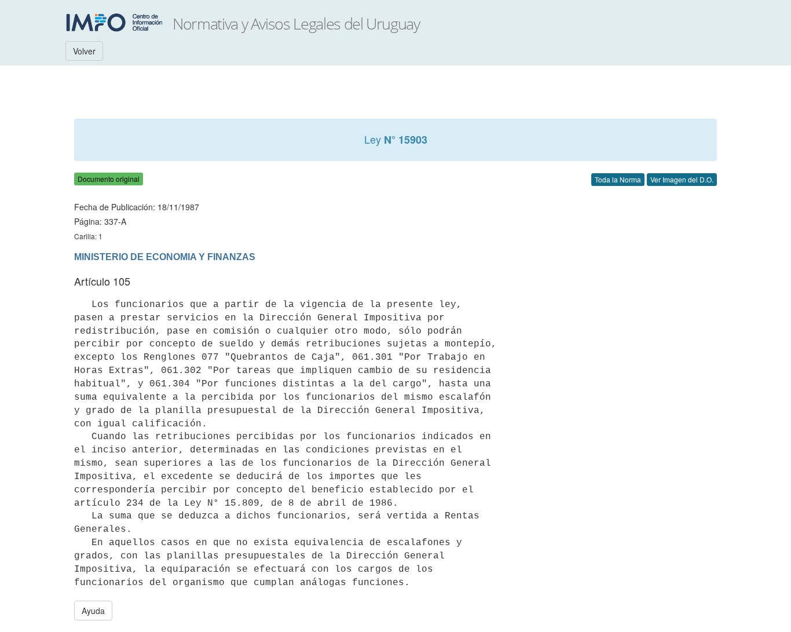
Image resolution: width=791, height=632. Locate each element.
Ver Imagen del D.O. (681, 179)
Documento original (109, 179)
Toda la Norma (618, 179)
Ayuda (93, 610)
